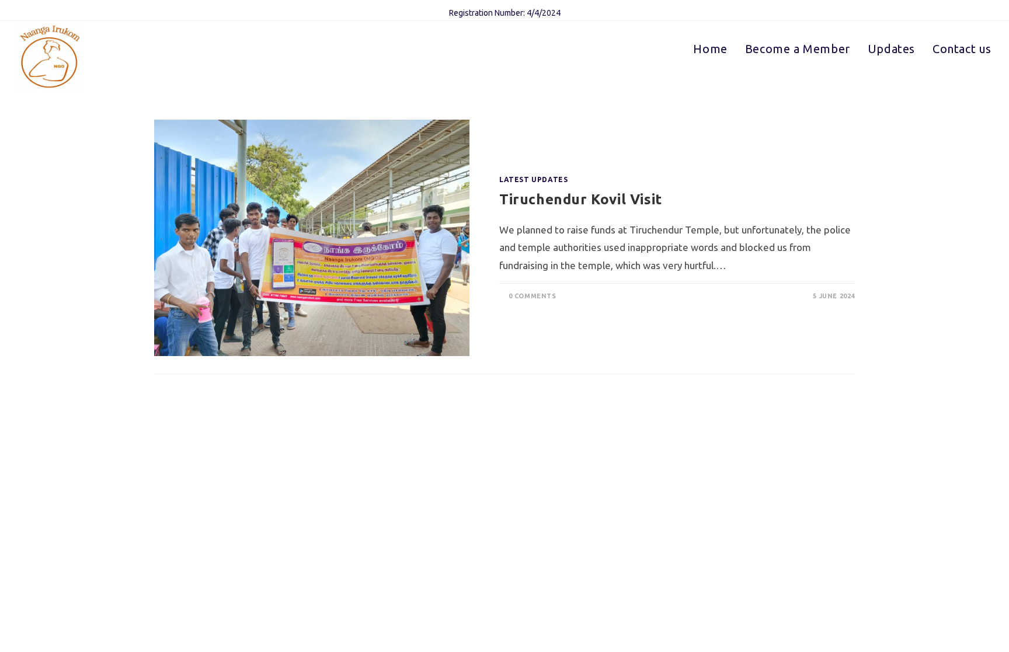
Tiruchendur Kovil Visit (580, 199)
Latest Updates (533, 179)
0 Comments (532, 295)
